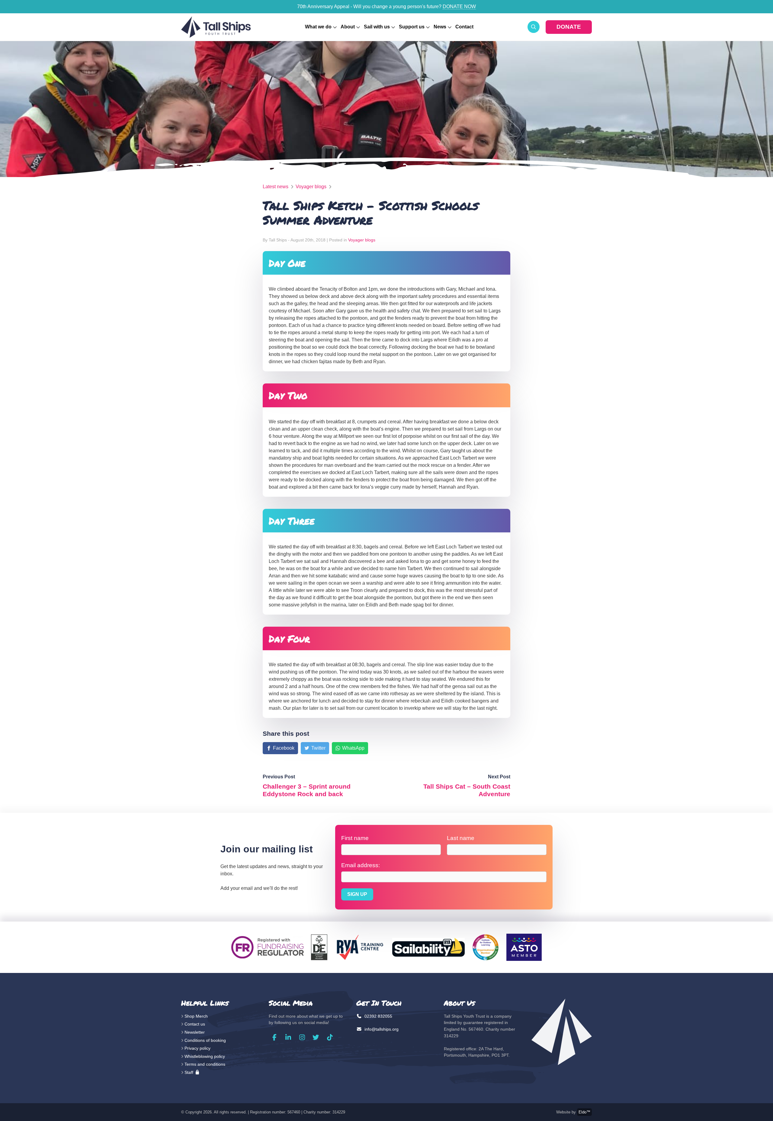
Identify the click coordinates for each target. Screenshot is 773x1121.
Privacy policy (197, 1048)
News (440, 26)
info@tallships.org (381, 1029)
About (348, 26)
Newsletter (194, 1032)
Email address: (360, 865)
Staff (189, 1072)
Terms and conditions (204, 1064)
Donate (568, 27)
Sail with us (377, 26)
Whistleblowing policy (204, 1056)
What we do (318, 26)
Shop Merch (196, 1016)
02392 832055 (377, 1016)
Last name (460, 838)
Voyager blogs (311, 186)
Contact (464, 26)
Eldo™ (584, 1112)
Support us (412, 26)
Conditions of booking (205, 1040)
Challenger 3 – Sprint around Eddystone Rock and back (307, 790)
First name (355, 838)
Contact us (194, 1024)
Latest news (275, 186)
